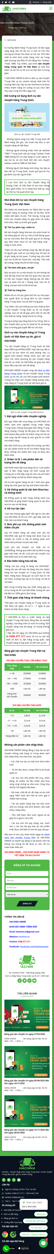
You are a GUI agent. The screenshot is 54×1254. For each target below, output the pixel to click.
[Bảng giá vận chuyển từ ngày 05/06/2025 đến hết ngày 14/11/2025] (27, 1077)
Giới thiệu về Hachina (12, 1210)
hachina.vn (24, 936)
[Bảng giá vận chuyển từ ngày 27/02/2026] (27, 1030)
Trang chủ (13, 27)
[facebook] (4, 1180)
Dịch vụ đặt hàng (11, 1214)
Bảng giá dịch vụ (11, 1218)
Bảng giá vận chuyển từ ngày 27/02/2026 (24, 1034)
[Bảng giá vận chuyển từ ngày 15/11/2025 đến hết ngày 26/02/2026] (27, 1126)
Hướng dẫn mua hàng (13, 1222)
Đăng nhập (47, 2)
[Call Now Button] (6, 1248)
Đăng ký (36, 2)
